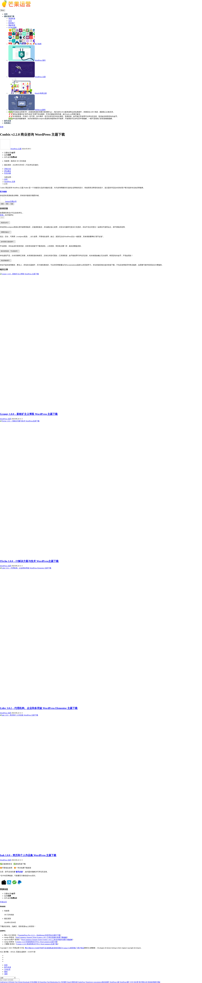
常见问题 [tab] (7, 173)
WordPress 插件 (125, 982)
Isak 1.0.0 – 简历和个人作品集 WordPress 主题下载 (28, 855)
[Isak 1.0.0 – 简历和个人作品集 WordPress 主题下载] (19, 715)
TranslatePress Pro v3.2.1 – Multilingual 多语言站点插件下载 (39, 935)
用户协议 (80, 948)
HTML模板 (33, 982)
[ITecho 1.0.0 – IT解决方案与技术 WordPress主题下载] (19, 421)
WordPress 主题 (16, 149)
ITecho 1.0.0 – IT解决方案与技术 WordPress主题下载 (29, 561)
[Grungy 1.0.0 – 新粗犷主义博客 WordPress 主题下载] (19, 274)
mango (11, 201)
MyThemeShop (42, 982)
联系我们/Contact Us (62, 948)
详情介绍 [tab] (7, 169)
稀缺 (158, 982)
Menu (2, 10)
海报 (7, 204)
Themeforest (89, 982)
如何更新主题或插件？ (8, 241)
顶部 (6, 974)
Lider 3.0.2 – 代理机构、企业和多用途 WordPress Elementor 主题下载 (39, 708)
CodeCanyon (4, 982)
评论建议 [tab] (7, 171)
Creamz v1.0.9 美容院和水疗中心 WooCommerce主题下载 (36, 942)
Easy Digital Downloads (22, 982)
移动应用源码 (152, 982)
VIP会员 (7, 969)
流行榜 (136, 982)
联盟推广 (73, 948)
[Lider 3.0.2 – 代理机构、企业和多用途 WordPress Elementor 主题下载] (25, 568)
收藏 (2, 204)
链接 (12, 204)
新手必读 (44, 948)
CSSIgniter (11, 982)
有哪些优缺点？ (5, 232)
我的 (6, 972)
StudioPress (81, 982)
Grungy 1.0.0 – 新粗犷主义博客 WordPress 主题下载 (29, 414)
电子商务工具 (143, 982)
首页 (6, 179)
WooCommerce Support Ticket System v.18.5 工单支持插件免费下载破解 (41, 937)
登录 (1, 127)
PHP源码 (64, 982)
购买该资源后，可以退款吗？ (10, 251)
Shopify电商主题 (72, 982)
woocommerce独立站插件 (101, 982)
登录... (2, 215)
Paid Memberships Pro (53, 982)
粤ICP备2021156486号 (33, 948)
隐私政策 (51, 948)
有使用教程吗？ (5, 260)
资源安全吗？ (5, 222)
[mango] (5, 149)
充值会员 (3, 902)
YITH (132, 982)
